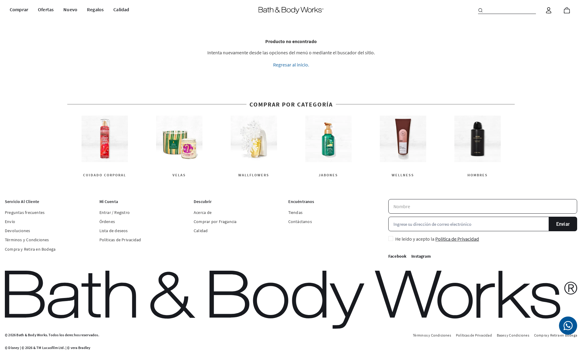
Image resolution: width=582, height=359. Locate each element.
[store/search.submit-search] (480, 10)
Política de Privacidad (457, 239)
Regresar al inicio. (291, 65)
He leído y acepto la (437, 239)
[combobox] (507, 10)
